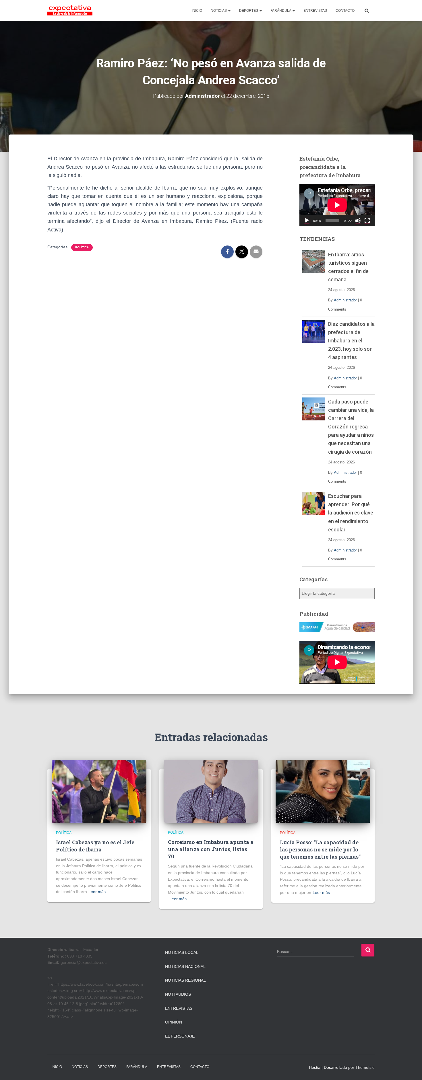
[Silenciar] (358, 220)
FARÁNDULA (281, 11)
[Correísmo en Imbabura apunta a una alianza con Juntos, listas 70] (211, 791)
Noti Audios (178, 994)
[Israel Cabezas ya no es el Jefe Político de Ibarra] (99, 791)
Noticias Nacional (185, 966)
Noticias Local (181, 952)
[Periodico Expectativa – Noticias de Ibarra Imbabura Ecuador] (70, 10)
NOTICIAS (219, 11)
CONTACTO (345, 11)
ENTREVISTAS (315, 11)
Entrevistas (178, 1008)
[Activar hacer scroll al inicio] (410, 1068)
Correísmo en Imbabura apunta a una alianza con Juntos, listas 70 (210, 849)
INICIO (197, 11)
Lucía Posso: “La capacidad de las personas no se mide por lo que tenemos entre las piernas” (320, 849)
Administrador (345, 300)
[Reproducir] (307, 220)
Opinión (173, 1022)
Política (82, 247)
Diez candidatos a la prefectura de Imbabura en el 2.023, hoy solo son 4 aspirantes (351, 340)
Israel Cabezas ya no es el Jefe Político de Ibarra (95, 846)
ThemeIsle (365, 1067)
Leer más (97, 891)
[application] (337, 205)
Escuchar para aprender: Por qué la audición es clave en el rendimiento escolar (350, 512)
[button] (229, 11)
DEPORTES (249, 11)
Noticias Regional (185, 980)
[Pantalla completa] (367, 220)
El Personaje (180, 1036)
